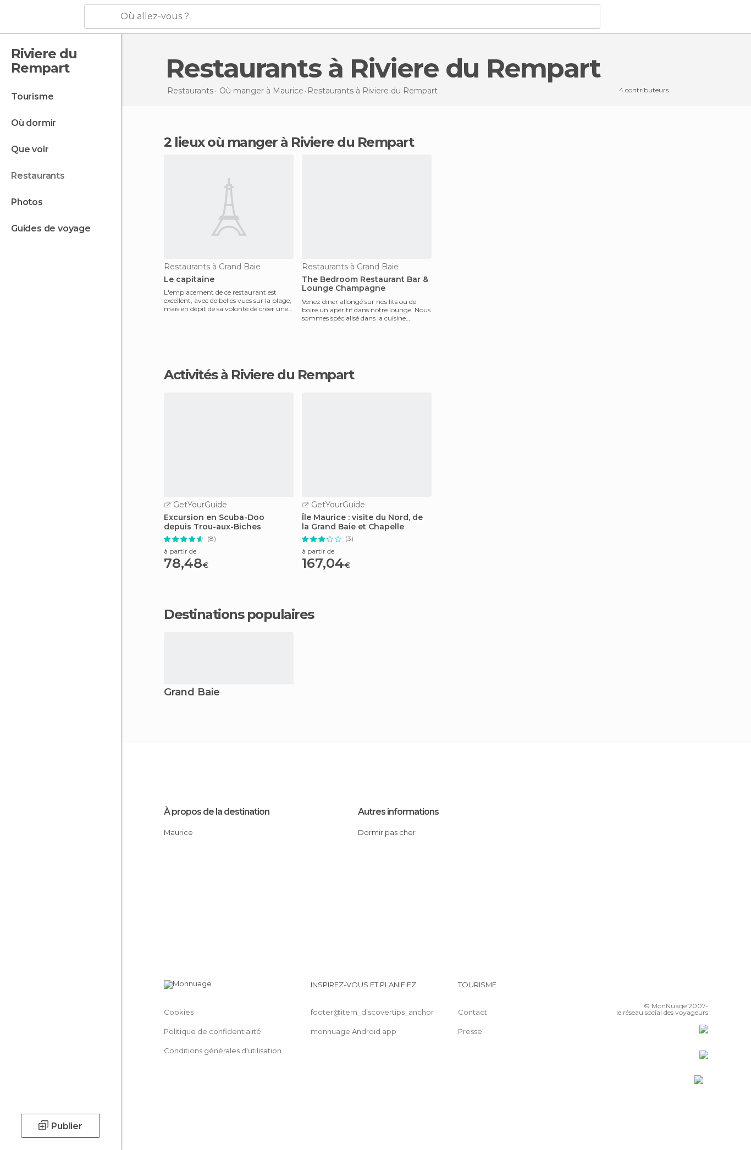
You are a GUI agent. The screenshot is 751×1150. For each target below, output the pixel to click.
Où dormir (33, 123)
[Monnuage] (41, 17)
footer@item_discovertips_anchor (372, 1012)
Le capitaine (189, 279)
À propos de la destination (216, 811)
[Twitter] (663, 989)
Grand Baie (192, 693)
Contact (472, 1012)
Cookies (179, 1012)
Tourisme (32, 96)
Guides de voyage (51, 228)
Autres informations (398, 811)
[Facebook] (645, 989)
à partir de (180, 551)
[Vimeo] (681, 989)
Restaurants (38, 175)
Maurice (178, 832)
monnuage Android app (353, 1031)
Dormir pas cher (387, 832)
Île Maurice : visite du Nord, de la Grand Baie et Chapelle (362, 522)
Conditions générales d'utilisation (222, 1050)
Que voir (29, 149)
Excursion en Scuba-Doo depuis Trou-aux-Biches (214, 522)
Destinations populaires (239, 614)
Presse (470, 1031)
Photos (27, 202)
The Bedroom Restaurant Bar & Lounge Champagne (365, 284)
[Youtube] (700, 989)
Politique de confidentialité (212, 1031)
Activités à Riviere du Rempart (259, 375)
